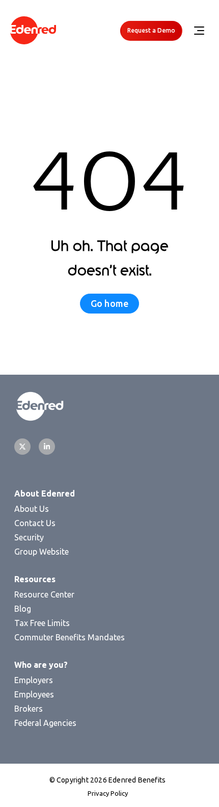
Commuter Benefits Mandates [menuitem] (69, 637)
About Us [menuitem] (31, 508)
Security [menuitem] (29, 537)
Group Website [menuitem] (41, 551)
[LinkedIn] (47, 446)
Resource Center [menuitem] (44, 594)
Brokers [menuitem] (28, 708)
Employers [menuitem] (33, 680)
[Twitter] (22, 446)
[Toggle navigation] (198, 30)
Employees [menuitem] (34, 694)
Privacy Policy (108, 793)
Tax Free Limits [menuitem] (42, 623)
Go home (109, 303)
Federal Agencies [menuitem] (45, 722)
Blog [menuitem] (22, 608)
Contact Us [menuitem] (35, 523)
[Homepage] (33, 30)
